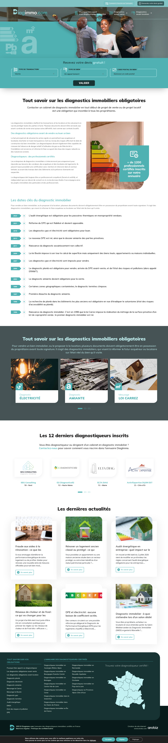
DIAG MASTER (140, 482)
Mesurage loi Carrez (14, 688)
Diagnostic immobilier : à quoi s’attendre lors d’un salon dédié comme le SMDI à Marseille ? (134, 617)
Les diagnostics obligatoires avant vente (22, 671)
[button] (80, 408)
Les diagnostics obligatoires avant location (22, 675)
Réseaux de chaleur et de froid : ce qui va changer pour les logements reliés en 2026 (33, 615)
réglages (93, 740)
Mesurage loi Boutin (14, 692)
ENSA (9, 706)
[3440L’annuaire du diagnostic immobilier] (33, 529)
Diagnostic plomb (13, 678)
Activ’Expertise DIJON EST (102, 482)
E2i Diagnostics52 (28, 482)
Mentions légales (22, 728)
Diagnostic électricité (15, 682)
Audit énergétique (13, 702)
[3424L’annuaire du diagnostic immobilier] (134, 596)
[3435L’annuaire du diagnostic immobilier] (134, 529)
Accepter (108, 739)
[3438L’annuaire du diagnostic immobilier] (84, 529)
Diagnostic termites (14, 699)
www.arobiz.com (140, 728)
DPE (8, 712)
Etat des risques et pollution (17, 709)
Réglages (135, 739)
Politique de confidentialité (42, 728)
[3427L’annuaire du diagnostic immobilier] (84, 595)
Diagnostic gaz (12, 695)
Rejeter (122, 739)
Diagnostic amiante (14, 685)
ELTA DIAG (65, 482)
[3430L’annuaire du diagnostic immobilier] (33, 595)
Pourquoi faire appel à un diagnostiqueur (22, 668)
